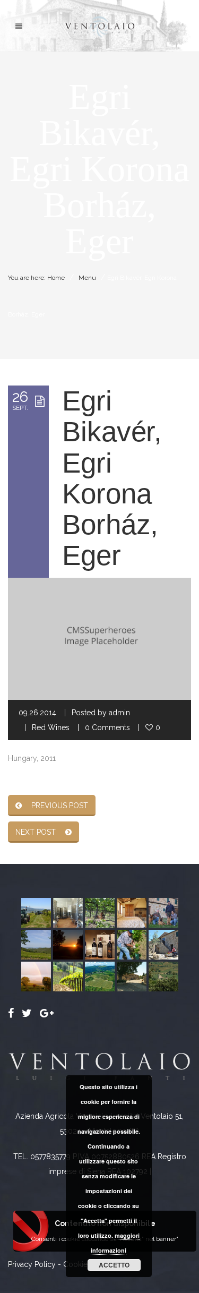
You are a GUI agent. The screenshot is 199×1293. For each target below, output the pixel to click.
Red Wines (51, 727)
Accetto (114, 1265)
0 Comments (107, 727)
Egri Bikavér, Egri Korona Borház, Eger (112, 478)
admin (119, 712)
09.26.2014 (37, 712)
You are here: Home (36, 277)
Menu (87, 277)
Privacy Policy (32, 1264)
